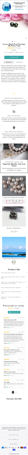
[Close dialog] (26, 1)
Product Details (19, 62)
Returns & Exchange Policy (16, 137)
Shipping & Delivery (11, 121)
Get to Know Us (14, 439)
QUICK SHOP (13, 444)
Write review (14, 312)
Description (8, 62)
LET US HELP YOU (13, 435)
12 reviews (19, 48)
